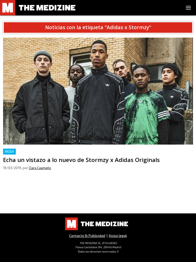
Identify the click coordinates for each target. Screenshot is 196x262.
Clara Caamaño (40, 168)
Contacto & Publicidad (87, 235)
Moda (9, 151)
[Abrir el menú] (188, 7)
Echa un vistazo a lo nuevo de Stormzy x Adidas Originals (55, 151)
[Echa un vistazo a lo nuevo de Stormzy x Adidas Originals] (98, 91)
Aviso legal (118, 235)
